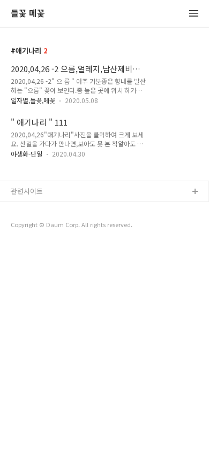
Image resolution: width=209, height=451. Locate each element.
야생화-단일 (26, 153)
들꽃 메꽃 (28, 13)
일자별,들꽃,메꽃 (33, 100)
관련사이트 (27, 191)
